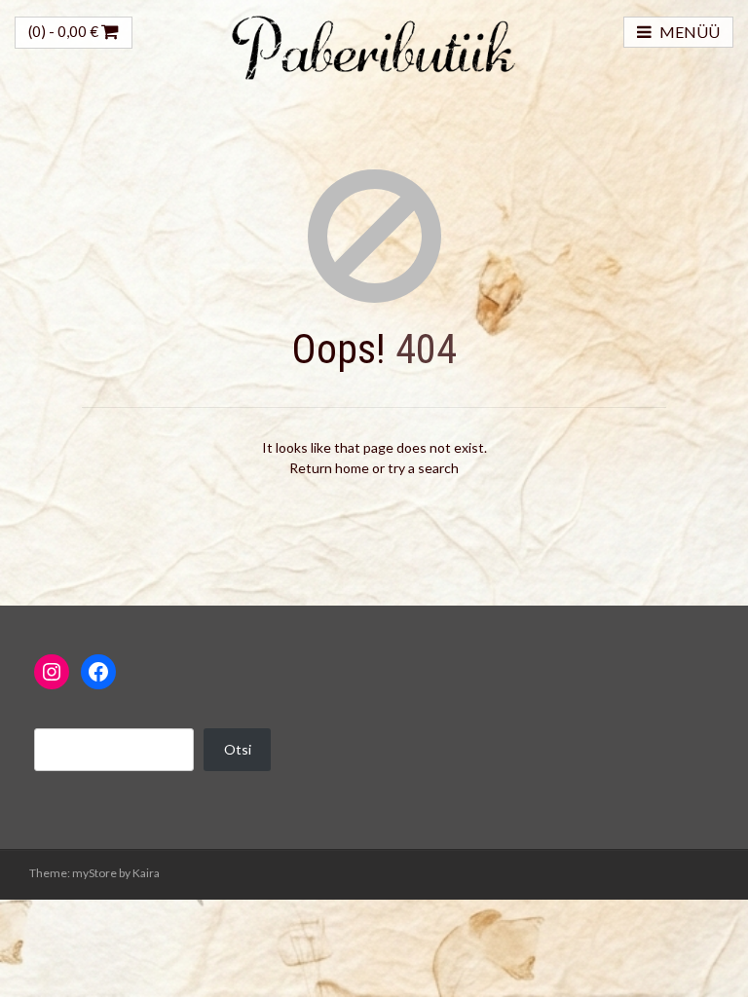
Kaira (146, 873)
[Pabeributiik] (374, 45)
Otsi (237, 749)
